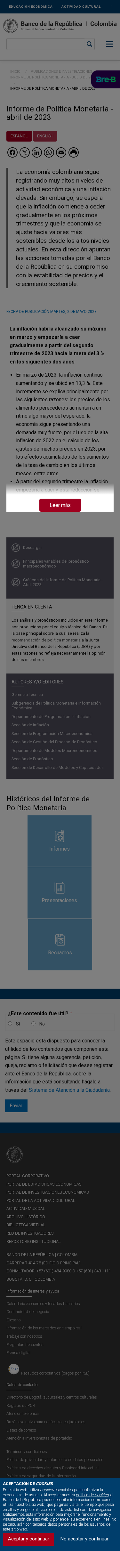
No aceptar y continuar (84, 1539)
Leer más (60, 505)
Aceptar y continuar (28, 1539)
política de (92, 1494)
